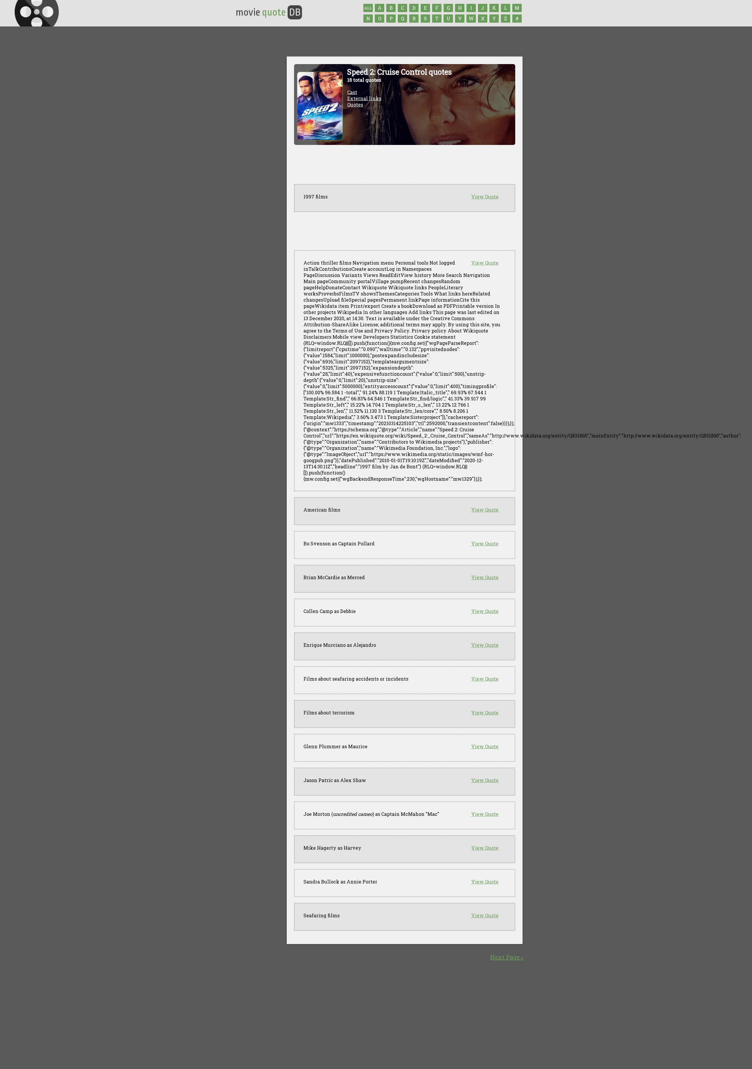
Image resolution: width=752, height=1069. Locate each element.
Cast (352, 92)
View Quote (484, 196)
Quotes (355, 104)
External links (364, 98)
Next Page (506, 957)
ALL (368, 8)
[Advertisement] (401, 231)
